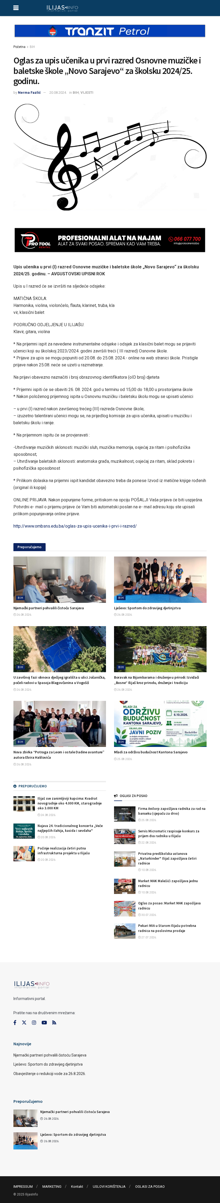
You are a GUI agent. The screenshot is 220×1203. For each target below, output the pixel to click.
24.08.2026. (48, 815)
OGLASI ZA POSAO (150, 1187)
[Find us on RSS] (54, 1023)
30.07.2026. (149, 914)
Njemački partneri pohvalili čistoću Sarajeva (48, 608)
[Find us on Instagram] (34, 1023)
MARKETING (51, 1187)
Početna (19, 47)
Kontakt (77, 1187)
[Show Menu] (16, 8)
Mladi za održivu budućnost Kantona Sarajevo (151, 752)
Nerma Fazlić (29, 93)
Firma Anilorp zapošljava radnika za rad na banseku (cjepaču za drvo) (172, 811)
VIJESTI (86, 93)
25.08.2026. (125, 759)
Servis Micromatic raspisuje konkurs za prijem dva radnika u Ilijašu (168, 833)
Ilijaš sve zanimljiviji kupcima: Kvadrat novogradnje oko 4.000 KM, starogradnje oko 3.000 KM (70, 803)
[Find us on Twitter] (24, 1023)
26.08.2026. (24, 614)
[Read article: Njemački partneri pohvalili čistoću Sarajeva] (59, 580)
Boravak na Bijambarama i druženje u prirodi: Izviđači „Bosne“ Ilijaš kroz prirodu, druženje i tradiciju (156, 680)
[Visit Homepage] (62, 8)
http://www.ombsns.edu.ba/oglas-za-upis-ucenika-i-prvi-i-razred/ (75, 526)
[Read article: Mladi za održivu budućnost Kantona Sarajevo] (160, 724)
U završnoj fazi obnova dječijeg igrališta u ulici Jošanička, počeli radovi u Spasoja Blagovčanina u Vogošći (59, 680)
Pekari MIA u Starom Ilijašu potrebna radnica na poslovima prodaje (167, 928)
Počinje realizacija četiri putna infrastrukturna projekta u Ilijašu (64, 850)
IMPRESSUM (23, 1187)
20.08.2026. (48, 837)
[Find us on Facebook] (14, 1023)
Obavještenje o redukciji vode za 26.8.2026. (49, 1074)
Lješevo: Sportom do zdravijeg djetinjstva (147, 608)
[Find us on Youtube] (44, 1023)
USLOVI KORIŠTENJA (109, 1187)
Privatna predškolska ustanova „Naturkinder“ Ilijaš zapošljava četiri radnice (167, 858)
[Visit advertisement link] (110, 35)
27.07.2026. (149, 937)
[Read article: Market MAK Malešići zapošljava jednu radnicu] (124, 886)
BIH (32, 47)
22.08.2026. (149, 842)
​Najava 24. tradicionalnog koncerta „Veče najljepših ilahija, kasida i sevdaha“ (70, 828)
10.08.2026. (149, 870)
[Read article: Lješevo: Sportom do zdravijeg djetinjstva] (160, 580)
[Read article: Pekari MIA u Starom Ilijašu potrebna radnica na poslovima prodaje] (124, 931)
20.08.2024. (58, 93)
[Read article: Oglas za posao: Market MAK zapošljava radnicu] (124, 908)
